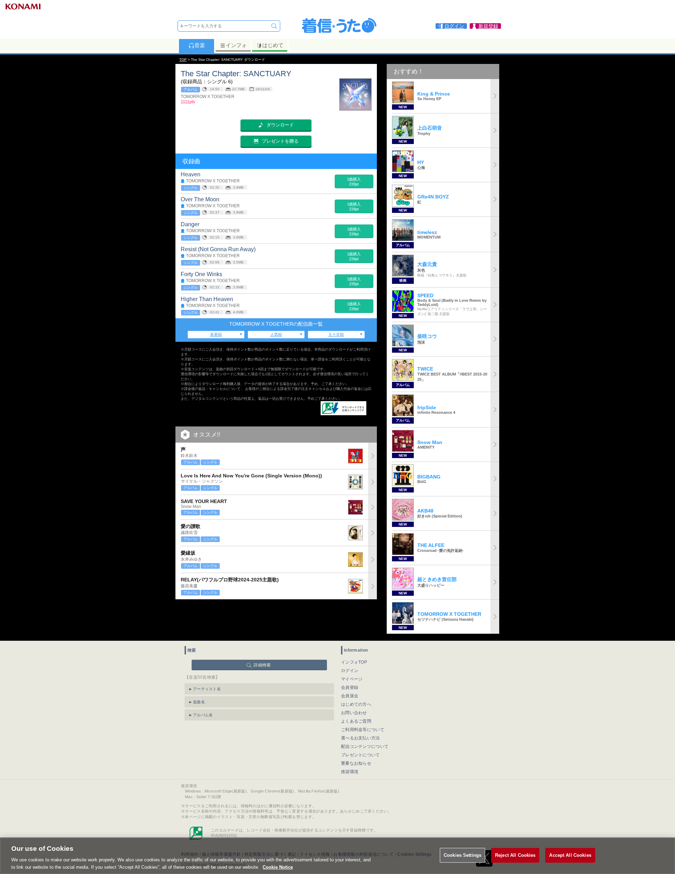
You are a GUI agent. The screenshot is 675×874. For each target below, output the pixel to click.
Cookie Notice (278, 866)
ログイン (349, 670)
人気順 (276, 334)
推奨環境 (349, 771)
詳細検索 (262, 665)
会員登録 (349, 687)
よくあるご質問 (356, 721)
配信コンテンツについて (364, 746)
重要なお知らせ (356, 763)
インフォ (236, 45)
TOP (183, 59)
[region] (337, 855)
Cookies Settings (462, 855)
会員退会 (349, 695)
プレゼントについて (360, 754)
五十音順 (336, 334)
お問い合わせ (354, 712)
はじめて (272, 45)
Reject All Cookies (515, 855)
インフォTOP (354, 662)
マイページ (352, 679)
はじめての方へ (356, 704)
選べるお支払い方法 (360, 738)
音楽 (199, 45)
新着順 (216, 334)
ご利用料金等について (362, 729)
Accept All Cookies (570, 855)
